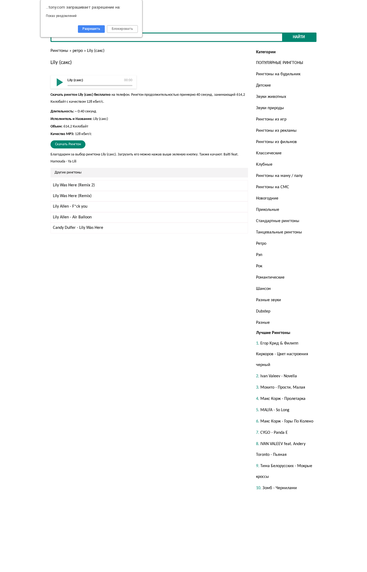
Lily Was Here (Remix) (72, 196)
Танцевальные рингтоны (279, 232)
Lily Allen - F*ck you (70, 206)
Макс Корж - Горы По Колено (286, 421)
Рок (259, 266)
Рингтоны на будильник (278, 74)
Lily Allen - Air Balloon (72, 217)
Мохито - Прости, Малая (282, 387)
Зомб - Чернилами (279, 488)
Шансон (263, 289)
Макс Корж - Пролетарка (282, 399)
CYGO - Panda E (274, 433)
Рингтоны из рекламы (276, 131)
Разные (263, 323)
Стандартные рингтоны (277, 221)
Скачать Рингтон (68, 144)
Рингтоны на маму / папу (279, 176)
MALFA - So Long (274, 410)
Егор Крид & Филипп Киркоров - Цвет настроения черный (282, 354)
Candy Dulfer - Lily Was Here (78, 228)
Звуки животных (271, 97)
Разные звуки (268, 300)
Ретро (261, 243)
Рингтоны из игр (271, 119)
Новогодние (267, 198)
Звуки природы (270, 108)
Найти (299, 37)
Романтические (270, 277)
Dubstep (263, 311)
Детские (263, 85)
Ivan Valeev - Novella (278, 376)
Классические (269, 153)
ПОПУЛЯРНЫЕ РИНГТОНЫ (279, 63)
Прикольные (267, 210)
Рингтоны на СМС (272, 187)
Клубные (264, 164)
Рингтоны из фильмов (276, 142)
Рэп (259, 255)
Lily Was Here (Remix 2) (74, 185)
